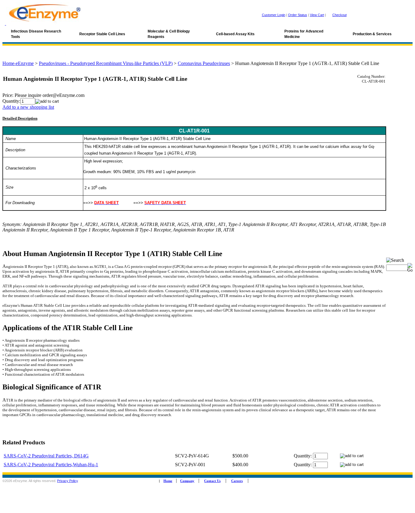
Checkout (339, 15)
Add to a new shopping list (28, 107)
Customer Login (273, 15)
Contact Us (212, 481)
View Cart (317, 15)
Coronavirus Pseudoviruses (204, 63)
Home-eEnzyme (18, 63)
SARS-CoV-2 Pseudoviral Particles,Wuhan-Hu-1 (51, 464)
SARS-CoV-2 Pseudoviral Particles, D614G (46, 455)
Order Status (297, 15)
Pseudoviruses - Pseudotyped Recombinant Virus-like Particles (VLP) (106, 63)
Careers (237, 481)
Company (187, 481)
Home (167, 481)
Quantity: (11, 101)
